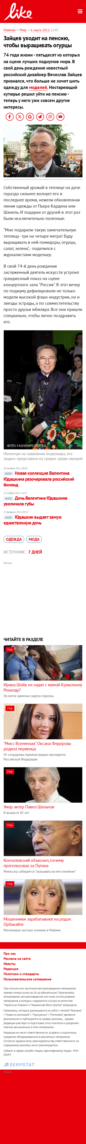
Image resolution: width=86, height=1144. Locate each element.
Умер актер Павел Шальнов (29, 807)
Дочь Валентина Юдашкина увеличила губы (35, 501)
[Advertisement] (43, 599)
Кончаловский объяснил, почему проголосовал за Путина (34, 862)
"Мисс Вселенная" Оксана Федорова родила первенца (37, 746)
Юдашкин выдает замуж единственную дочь (33, 520)
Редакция (11, 968)
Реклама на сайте (17, 958)
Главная (9, 30)
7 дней (35, 552)
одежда (14, 539)
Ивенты (9, 963)
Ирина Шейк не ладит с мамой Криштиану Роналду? (43, 687)
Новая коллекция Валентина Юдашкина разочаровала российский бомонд (39, 479)
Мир (23, 30)
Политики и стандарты (21, 974)
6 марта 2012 (40, 30)
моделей (38, 87)
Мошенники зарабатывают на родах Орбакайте (37, 921)
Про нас (10, 953)
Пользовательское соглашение (27, 979)
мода (34, 539)
